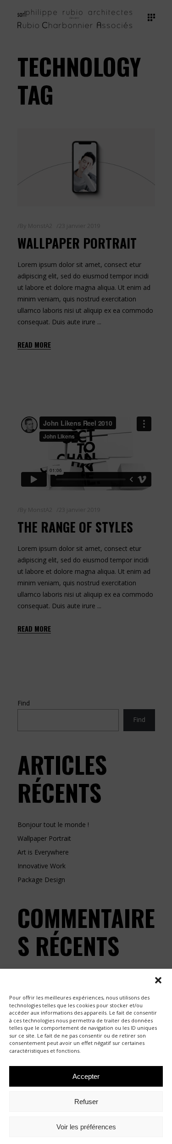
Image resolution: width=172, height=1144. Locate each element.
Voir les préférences (86, 1127)
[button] (158, 980)
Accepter (86, 1076)
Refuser (86, 1101)
